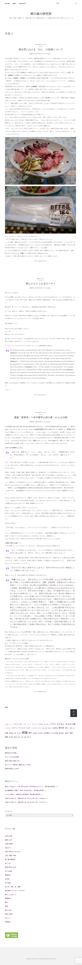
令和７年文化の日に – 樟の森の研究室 (32, 790)
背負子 (67, 733)
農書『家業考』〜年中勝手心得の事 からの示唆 (40, 417)
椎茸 (6, 902)
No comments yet (40, 261)
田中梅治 (40, 733)
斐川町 (48, 98)
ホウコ (39, 728)
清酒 (34, 440)
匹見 (43, 728)
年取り (67, 728)
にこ (11, 724)
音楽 (22, 737)
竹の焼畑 (55, 733)
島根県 (15, 78)
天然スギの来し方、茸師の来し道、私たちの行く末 (21, 798)
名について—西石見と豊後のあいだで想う (18, 765)
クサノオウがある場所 (12, 757)
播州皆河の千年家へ (11, 753)
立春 (44, 582)
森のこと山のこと (10, 894)
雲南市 (69, 429)
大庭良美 (55, 728)
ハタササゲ (34, 728)
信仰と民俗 (8, 836)
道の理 (11, 737)
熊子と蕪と (8, 910)
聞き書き (61, 733)
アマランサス (17, 724)
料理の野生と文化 (40, 44)
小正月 (59, 582)
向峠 (46, 728)
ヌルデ (28, 728)
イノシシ (29, 724)
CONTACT (22, 3)
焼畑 (25, 732)
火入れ (19, 733)
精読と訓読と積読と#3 (12, 761)
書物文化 (8, 875)
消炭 (15, 733)
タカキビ (61, 724)
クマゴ (53, 724)
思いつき (8, 863)
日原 (6, 733)
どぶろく (24, 440)
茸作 (71, 733)
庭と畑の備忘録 (10, 859)
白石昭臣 (47, 733)
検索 (6, 707)
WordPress (53, 958)
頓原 (25, 737)
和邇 (21, 253)
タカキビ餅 (71, 724)
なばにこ (7, 724)
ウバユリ (34, 724)
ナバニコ (22, 728)
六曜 (13, 681)
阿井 (19, 737)
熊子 (30, 733)
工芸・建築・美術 (10, 855)
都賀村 (15, 737)
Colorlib (40, 958)
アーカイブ (8, 811)
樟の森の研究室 (41, 13)
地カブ (50, 728)
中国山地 (20, 488)
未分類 (7, 879)
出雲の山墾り (9, 844)
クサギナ (46, 724)
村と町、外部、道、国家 (12, 887)
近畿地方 (10, 75)
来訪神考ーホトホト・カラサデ (15, 891)
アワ (24, 724)
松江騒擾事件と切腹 (11, 790)
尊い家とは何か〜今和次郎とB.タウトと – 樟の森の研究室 (36, 786)
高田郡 (41, 429)
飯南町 (35, 86)
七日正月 (51, 582)
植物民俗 (8, 898)
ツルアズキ (7, 728)
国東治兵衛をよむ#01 (12, 768)
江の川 (32, 78)
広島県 (22, 78)
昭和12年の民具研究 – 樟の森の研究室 (28, 794)
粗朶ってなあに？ (10, 786)
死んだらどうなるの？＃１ (40, 283)
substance (13, 353)
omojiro (48, 54)
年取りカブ (72, 728)
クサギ (40, 724)
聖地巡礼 (8, 922)
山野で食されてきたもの (12, 851)
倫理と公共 (40, 278)
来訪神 (11, 733)
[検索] (75, 3)
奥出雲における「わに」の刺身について (40, 49)
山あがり (8, 848)
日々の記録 (8, 871)
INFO (14, 3)
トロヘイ (14, 728)
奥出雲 (61, 728)
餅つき (29, 737)
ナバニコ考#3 (9, 794)
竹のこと (8, 918)
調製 (6, 737)
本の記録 (8, 883)
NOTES (7, 3)
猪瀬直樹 (35, 733)
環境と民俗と (9, 914)
